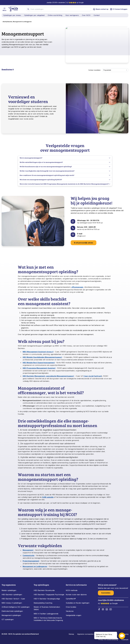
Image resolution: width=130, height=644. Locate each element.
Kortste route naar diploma (76, 595)
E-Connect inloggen (120, 9)
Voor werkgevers (72, 15)
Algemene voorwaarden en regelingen (90, 634)
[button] (122, 636)
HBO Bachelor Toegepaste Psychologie (49, 595)
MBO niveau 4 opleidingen (12, 603)
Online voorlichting (55, 15)
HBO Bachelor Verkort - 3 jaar (13, 599)
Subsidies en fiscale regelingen (77, 603)
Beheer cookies (112, 634)
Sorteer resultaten (94, 70)
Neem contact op (102, 9)
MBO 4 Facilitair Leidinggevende (46, 614)
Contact (97, 15)
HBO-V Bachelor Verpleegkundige (47, 599)
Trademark (124, 639)
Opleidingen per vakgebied (34, 15)
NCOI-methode (71, 590)
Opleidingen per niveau (12, 15)
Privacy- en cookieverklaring (108, 639)
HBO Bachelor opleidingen (12, 595)
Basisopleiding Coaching (43, 603)
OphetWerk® (71, 599)
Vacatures (70, 611)
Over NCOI (86, 15)
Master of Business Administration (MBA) (47, 608)
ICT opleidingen (8, 619)
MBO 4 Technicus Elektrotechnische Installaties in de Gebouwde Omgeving (48, 619)
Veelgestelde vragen (73, 615)
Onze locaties (71, 607)
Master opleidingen (9, 590)
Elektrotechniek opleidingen (12, 611)
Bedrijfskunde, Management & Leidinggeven (17, 21)
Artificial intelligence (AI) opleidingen (16, 607)
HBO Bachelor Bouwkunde (44, 590)
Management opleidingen (11, 615)
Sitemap (71, 634)
